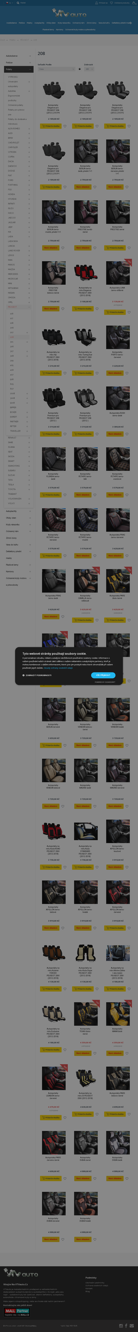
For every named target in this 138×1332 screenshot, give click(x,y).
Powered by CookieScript (105, 682)
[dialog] (69, 666)
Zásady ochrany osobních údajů (58, 668)
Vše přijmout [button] (103, 675)
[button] (37, 675)
